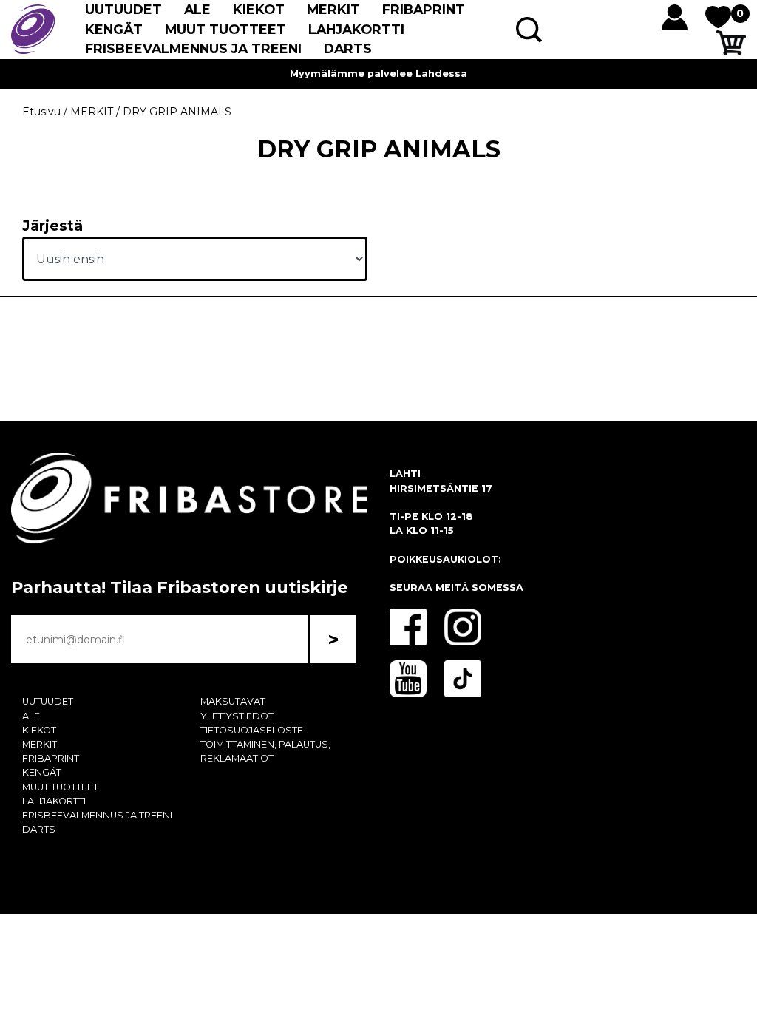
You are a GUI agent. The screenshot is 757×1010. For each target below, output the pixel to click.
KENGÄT (114, 29)
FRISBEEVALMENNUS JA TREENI (193, 48)
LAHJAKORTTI (356, 29)
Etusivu (41, 111)
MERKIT (333, 9)
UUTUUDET (123, 9)
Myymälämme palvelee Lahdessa (378, 73)
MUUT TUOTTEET (225, 29)
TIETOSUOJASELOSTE (251, 730)
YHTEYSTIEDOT (237, 716)
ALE (197, 9)
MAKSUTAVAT (232, 701)
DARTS (348, 48)
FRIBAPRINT (423, 9)
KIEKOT (259, 9)
